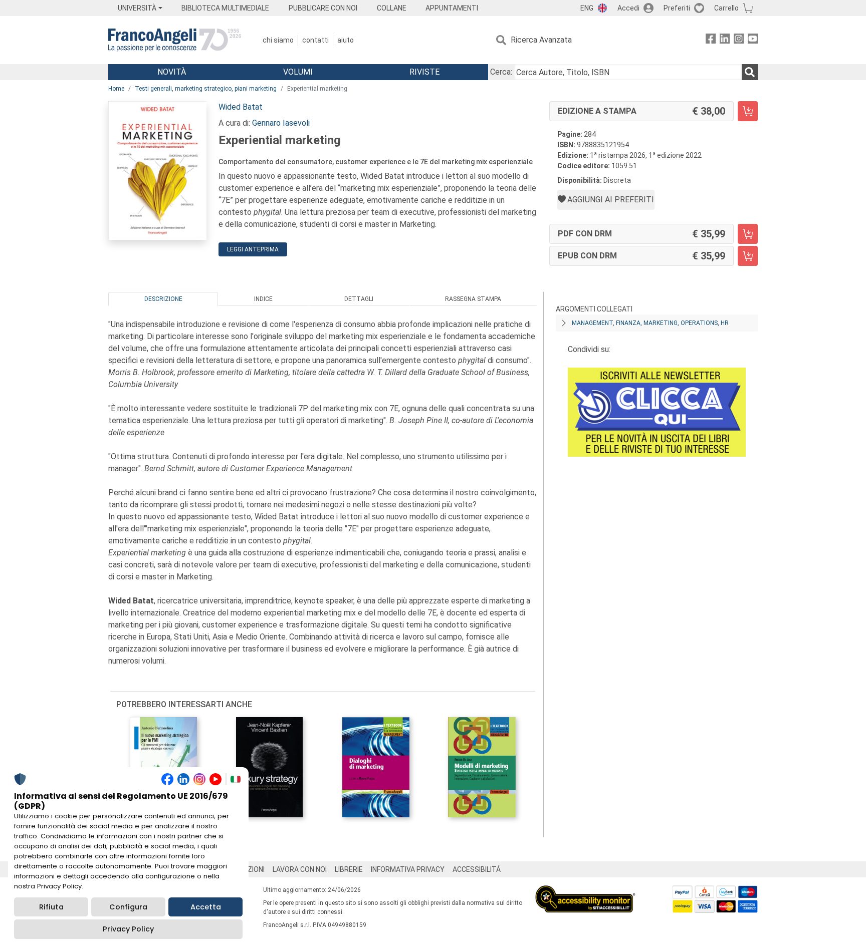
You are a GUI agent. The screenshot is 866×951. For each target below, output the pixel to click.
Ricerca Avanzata (541, 40)
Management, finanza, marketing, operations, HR (650, 323)
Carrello (726, 8)
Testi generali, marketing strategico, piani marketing (206, 88)
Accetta (205, 907)
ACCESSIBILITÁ (477, 869)
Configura (128, 907)
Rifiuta (51, 907)
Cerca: (501, 72)
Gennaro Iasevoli (281, 123)
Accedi (628, 8)
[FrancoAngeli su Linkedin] (725, 40)
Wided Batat (241, 107)
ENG (586, 8)
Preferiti (677, 8)
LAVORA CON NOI (300, 869)
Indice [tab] (263, 298)
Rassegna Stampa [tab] (473, 298)
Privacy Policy (128, 929)
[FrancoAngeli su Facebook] (711, 40)
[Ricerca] (750, 72)
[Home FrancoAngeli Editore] (174, 40)
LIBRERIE (349, 869)
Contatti (315, 40)
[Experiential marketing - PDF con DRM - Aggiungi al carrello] (748, 234)
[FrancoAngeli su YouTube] (753, 40)
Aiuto (345, 40)
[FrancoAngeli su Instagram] (739, 40)
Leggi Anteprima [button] (253, 249)
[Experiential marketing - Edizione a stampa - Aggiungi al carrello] (748, 111)
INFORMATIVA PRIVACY (408, 869)
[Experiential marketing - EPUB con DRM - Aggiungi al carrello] (748, 256)
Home (116, 88)
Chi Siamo (278, 40)
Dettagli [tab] (358, 298)
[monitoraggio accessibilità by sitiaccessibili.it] (585, 891)
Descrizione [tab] (163, 298)
